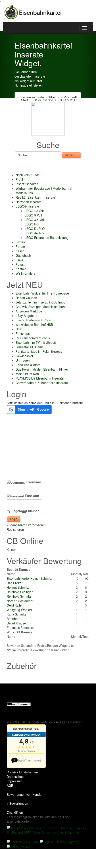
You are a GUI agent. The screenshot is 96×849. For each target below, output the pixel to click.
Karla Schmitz (16, 614)
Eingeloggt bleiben (25, 511)
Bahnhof (13, 618)
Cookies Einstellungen (22, 772)
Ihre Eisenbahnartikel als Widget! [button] (47, 97)
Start (24, 100)
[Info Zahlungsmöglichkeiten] (48, 830)
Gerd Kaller (15, 605)
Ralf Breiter (15, 583)
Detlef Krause (16, 623)
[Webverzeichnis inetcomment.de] (19, 703)
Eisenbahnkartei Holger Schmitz (29, 578)
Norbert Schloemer (20, 601)
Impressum (15, 781)
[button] (7, 64)
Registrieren (15, 529)
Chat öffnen (15, 812)
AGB (10, 785)
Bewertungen (18, 803)
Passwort (31, 495)
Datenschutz (15, 776)
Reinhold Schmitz (19, 596)
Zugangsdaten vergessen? (26, 525)
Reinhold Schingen (20, 592)
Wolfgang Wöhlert (19, 609)
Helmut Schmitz (18, 587)
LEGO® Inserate (41, 100)
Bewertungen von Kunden (25, 794)
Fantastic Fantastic (20, 627)
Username (33, 482)
